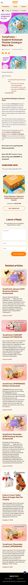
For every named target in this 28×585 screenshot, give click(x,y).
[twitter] (9, 53)
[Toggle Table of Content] (3, 78)
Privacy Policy (20, 578)
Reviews (23, 6)
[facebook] (3, 53)
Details (15, 6)
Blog (8, 10)
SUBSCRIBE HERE (9, 93)
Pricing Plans (5, 6)
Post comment (19, 254)
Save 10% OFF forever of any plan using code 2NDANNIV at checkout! (18, 89)
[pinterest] (6, 53)
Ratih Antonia (7, 49)
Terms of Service (8, 578)
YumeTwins (15, 10)
